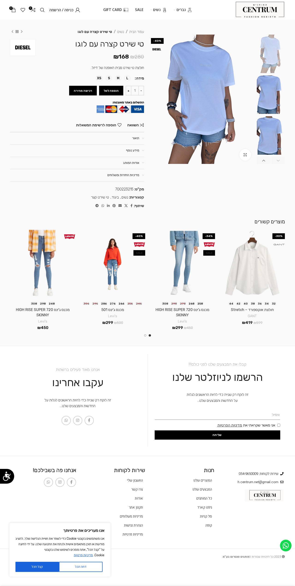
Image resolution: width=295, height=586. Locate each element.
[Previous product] (21, 32)
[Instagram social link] (77, 420)
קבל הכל (37, 567)
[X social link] (126, 206)
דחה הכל (80, 567)
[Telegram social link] (97, 206)
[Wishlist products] (22, 10)
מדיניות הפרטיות (229, 425)
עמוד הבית (136, 32)
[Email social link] (120, 206)
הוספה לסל (111, 90)
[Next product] (12, 32)
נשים (120, 32)
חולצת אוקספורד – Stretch (252, 310)
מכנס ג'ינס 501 (112, 310)
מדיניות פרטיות (83, 555)
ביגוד (115, 197)
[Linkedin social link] (108, 206)
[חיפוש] (42, 10)
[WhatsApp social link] (103, 206)
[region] (60, 550)
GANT (252, 316)
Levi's (182, 321)
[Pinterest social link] (114, 206)
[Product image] (252, 264)
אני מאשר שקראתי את (246, 425)
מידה (140, 78)
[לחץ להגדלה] (245, 154)
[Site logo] (260, 9)
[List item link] (182, 480)
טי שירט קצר (100, 197)
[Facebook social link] (131, 206)
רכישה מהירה (83, 90)
